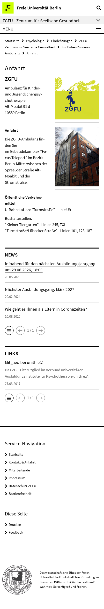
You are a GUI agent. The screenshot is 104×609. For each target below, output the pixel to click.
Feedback (16, 532)
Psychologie (35, 40)
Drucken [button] (15, 524)
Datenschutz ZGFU (22, 486)
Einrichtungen (61, 40)
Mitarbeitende (19, 470)
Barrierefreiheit (20, 493)
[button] (9, 330)
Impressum (17, 478)
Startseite (12, 40)
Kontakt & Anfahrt (22, 462)
